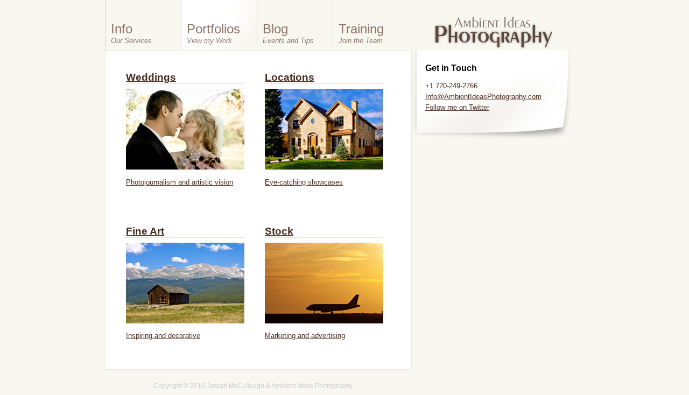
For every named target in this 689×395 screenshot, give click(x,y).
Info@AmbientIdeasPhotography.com (483, 97)
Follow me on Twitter (457, 107)
